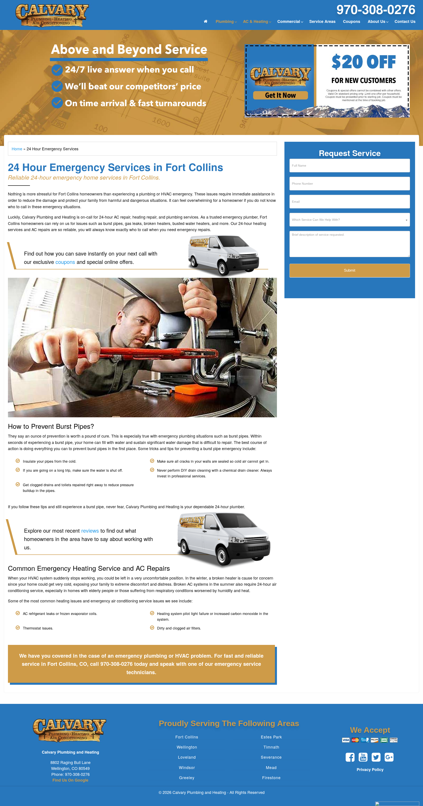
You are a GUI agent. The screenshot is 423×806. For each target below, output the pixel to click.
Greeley (187, 777)
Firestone (271, 777)
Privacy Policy (370, 769)
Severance (271, 757)
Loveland (187, 757)
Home (17, 148)
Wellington (187, 747)
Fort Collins (186, 737)
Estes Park (271, 737)
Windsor (187, 767)
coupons (65, 261)
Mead (271, 767)
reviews (90, 530)
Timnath (271, 747)
